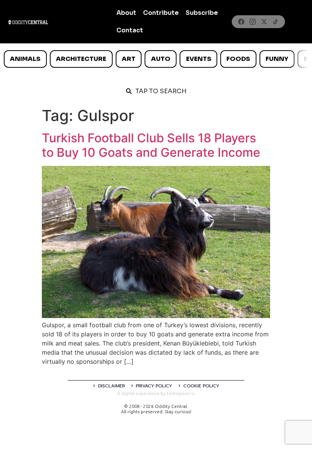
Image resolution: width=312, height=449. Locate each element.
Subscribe (202, 13)
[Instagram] (253, 22)
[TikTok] (275, 22)
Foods (238, 59)
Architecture (81, 59)
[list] (156, 59)
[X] (264, 22)
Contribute (161, 13)
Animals (25, 59)
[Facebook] (241, 22)
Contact (129, 30)
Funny (277, 59)
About (126, 13)
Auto (160, 59)
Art (128, 59)
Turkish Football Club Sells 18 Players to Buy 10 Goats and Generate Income (151, 145)
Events (198, 59)
